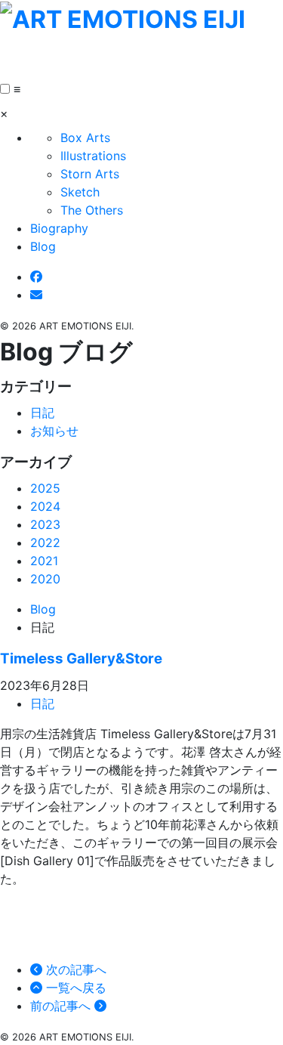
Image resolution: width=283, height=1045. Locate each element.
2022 (45, 542)
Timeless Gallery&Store (81, 658)
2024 (45, 506)
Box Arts (85, 137)
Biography (59, 228)
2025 (45, 488)
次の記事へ (74, 969)
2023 (45, 524)
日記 (42, 412)
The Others (91, 210)
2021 (44, 560)
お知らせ (54, 430)
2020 (45, 578)
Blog (43, 246)
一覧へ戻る (74, 987)
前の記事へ (62, 1005)
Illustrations (93, 155)
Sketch (80, 191)
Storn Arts (89, 173)
